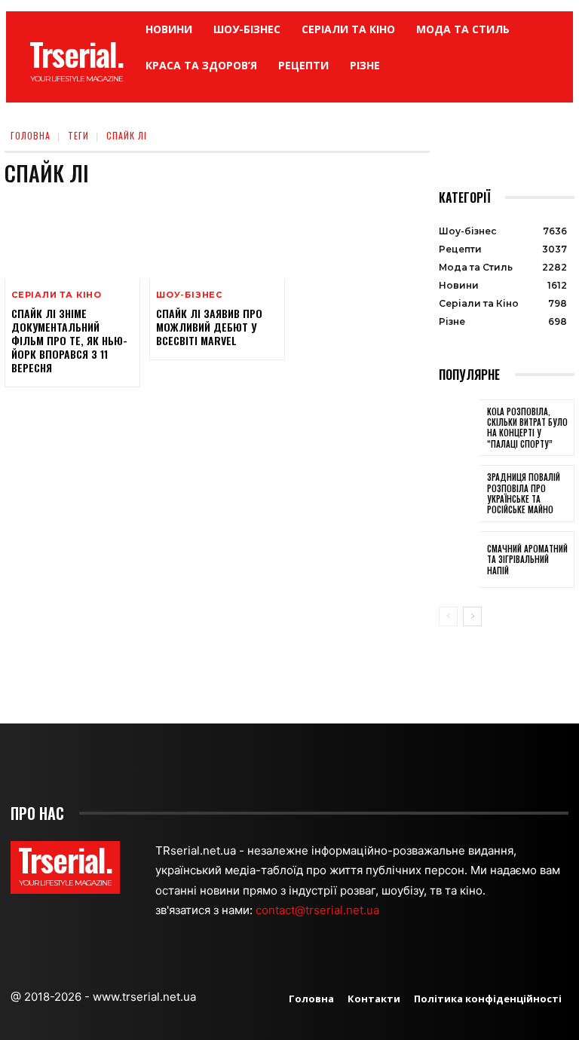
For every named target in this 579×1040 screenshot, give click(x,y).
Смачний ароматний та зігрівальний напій (527, 560)
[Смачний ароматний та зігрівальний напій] (459, 560)
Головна (31, 135)
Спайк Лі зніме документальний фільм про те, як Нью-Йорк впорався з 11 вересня (69, 340)
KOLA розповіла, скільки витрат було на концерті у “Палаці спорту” (527, 427)
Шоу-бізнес (189, 295)
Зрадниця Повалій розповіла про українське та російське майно (523, 493)
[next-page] (472, 616)
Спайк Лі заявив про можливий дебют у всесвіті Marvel (209, 326)
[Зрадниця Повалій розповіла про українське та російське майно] (459, 493)
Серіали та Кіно (56, 295)
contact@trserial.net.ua (319, 910)
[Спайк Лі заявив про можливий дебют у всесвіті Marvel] (217, 238)
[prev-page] (448, 616)
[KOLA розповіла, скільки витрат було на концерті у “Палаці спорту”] (459, 428)
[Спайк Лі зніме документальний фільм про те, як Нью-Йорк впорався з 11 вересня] (72, 238)
